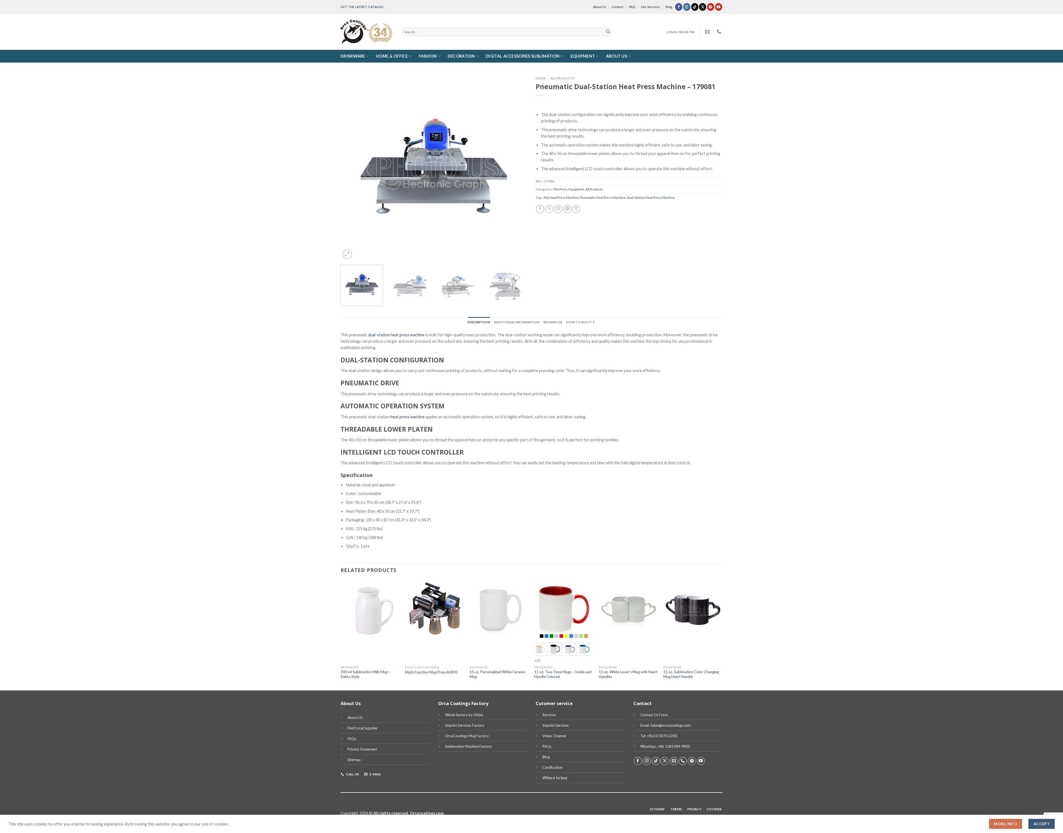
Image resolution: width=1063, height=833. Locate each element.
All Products (562, 78)
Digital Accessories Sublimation (522, 56)
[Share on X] (549, 209)
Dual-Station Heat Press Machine (651, 197)
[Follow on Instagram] (686, 7)
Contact (617, 7)
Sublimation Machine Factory (468, 746)
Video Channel (554, 736)
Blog (668, 7)
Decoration (461, 56)
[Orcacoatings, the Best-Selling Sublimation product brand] (366, 32)
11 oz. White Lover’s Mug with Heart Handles (628, 674)
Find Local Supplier (362, 728)
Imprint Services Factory (464, 725)
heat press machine (408, 416)
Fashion (428, 56)
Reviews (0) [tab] (553, 322)
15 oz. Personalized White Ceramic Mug (497, 674)
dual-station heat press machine (396, 334)
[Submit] (608, 32)
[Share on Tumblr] (576, 209)
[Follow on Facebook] (678, 7)
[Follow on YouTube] (718, 7)
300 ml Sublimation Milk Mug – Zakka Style (365, 674)
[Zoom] (347, 254)
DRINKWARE (352, 56)
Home (541, 78)
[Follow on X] (702, 7)
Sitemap (354, 759)
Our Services (650, 7)
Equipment (583, 56)
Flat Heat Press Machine (561, 197)
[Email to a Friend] (558, 209)
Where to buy (555, 777)
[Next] (517, 167)
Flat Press (560, 189)
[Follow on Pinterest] (710, 7)
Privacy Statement (362, 749)
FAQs (351, 738)
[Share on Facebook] (540, 209)
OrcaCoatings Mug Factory (467, 736)
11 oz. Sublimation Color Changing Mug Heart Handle (691, 674)
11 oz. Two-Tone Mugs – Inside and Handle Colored (563, 674)
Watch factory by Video (464, 715)
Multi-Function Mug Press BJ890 (431, 672)
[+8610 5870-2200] (720, 31)
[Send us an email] (674, 761)
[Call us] (683, 761)
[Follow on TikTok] (694, 7)
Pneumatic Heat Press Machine (603, 197)
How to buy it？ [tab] (580, 322)
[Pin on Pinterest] (567, 209)
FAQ (632, 7)
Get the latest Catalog (362, 7)
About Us (599, 7)
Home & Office (392, 56)
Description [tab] (479, 322)
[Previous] (351, 167)
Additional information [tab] (517, 322)
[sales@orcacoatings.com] (708, 31)
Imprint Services (556, 725)
